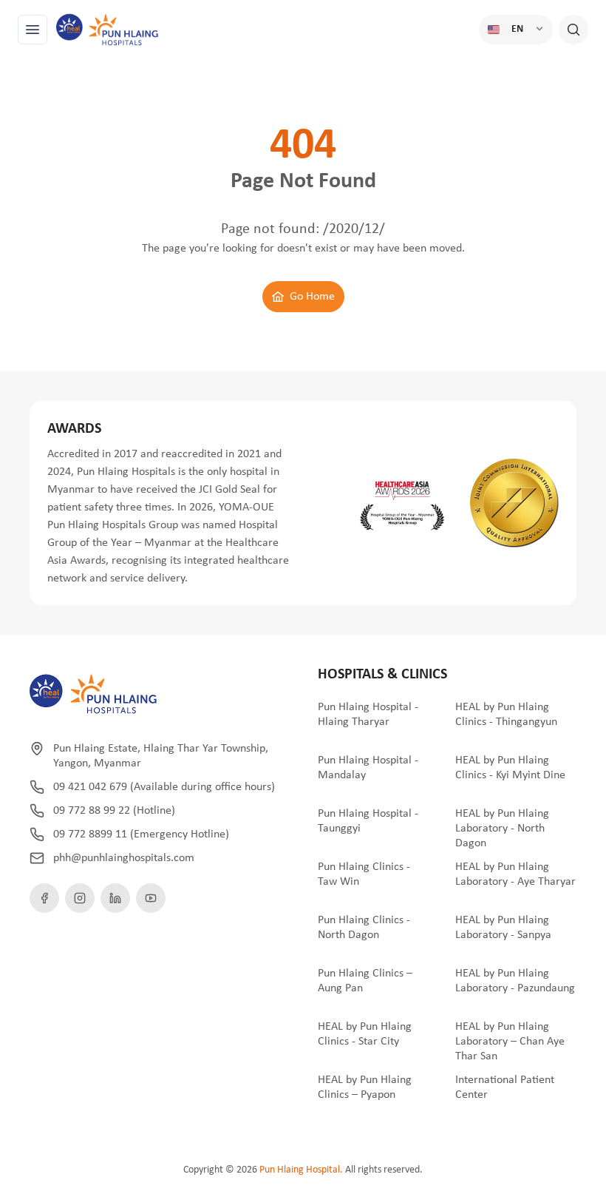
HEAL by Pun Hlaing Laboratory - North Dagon (502, 828)
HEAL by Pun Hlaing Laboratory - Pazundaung (515, 981)
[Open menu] (32, 29)
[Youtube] (151, 898)
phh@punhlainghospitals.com (123, 858)
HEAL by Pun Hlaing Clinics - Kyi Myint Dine (510, 768)
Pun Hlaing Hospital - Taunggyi (368, 821)
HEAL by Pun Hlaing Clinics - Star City (365, 1034)
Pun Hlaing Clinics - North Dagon (364, 927)
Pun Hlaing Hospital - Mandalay (368, 768)
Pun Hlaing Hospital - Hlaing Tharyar (368, 714)
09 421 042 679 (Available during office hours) (164, 787)
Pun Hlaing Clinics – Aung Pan (365, 981)
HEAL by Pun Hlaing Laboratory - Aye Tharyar (515, 874)
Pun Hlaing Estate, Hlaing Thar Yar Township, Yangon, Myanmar (160, 756)
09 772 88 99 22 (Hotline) (114, 811)
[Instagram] (80, 898)
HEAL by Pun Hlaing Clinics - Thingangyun (506, 714)
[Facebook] (44, 898)
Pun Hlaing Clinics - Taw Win (364, 874)
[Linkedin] (115, 898)
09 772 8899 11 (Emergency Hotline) (141, 834)
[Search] (573, 29)
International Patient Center (504, 1087)
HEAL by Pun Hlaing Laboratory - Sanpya (503, 927)
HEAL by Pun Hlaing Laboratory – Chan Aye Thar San (510, 1041)
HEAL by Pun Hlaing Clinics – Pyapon (365, 1087)
